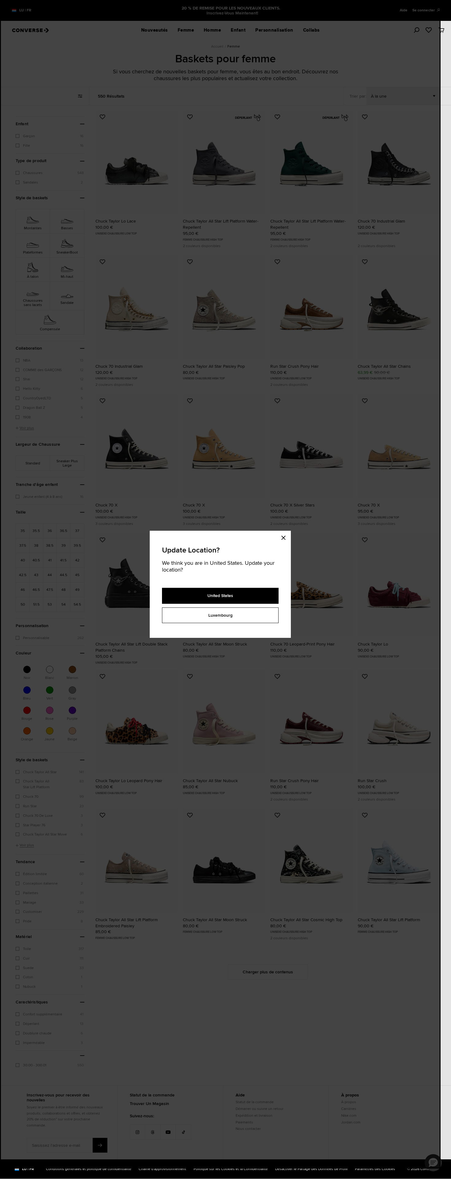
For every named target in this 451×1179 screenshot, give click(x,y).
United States (220, 595)
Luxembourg (220, 615)
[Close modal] (285, 537)
